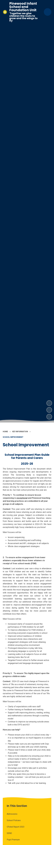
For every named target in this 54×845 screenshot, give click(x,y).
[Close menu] (47, 12)
